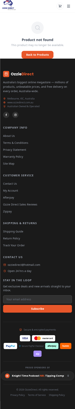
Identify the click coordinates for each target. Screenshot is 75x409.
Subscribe (37, 309)
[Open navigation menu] (68, 6)
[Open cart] (60, 6)
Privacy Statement (14, 149)
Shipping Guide (13, 231)
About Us (9, 136)
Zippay (7, 211)
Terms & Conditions (15, 143)
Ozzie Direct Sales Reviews (20, 204)
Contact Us (10, 183)
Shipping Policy (57, 395)
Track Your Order (14, 245)
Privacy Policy (17, 395)
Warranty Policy (13, 156)
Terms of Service (37, 395)
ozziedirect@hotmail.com (24, 265)
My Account (10, 190)
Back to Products (37, 54)
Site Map (8, 163)
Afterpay (8, 197)
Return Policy (11, 238)
